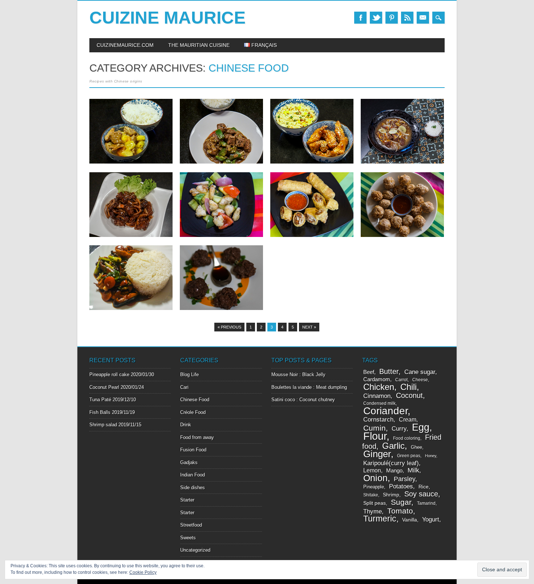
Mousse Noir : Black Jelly (298, 374)
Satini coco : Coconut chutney (303, 399)
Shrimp (391, 495)
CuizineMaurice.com (125, 45)
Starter (187, 500)
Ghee (416, 447)
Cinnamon (377, 395)
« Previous (229, 327)
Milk (413, 470)
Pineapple (373, 487)
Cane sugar (419, 371)
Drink (185, 424)
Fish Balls (99, 412)
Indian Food (192, 475)
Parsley (404, 479)
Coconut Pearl (104, 387)
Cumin (374, 428)
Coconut (409, 395)
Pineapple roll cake (109, 374)
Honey (430, 456)
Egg (420, 427)
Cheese (420, 379)
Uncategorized (195, 550)
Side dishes (192, 487)
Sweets (188, 537)
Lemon (372, 470)
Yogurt (430, 519)
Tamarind (426, 503)
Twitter (376, 18)
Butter (389, 371)
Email (423, 18)
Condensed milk (379, 403)
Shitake (370, 495)
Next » (309, 327)
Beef (368, 372)
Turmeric (379, 518)
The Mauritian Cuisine (199, 45)
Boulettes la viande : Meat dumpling (309, 387)
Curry (399, 428)
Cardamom (376, 379)
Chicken (378, 387)
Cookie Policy (143, 572)
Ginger (377, 454)
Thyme (372, 511)
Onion (375, 478)
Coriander (385, 410)
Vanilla (409, 520)
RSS (407, 18)
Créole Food (193, 412)
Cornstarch (378, 419)
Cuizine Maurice (167, 17)
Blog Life (189, 374)
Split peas (374, 503)
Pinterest (391, 18)
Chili (408, 387)
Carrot (401, 379)
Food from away (197, 437)
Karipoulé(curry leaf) (391, 463)
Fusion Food (193, 449)
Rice (423, 487)
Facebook (360, 18)
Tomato (400, 511)
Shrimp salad (103, 424)
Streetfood (191, 525)
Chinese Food (194, 399)
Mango (394, 471)
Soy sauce (421, 494)
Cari (184, 387)
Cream (407, 419)
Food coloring (406, 438)
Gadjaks (189, 462)
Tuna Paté (100, 399)
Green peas (408, 455)
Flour (375, 436)
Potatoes (401, 486)
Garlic (393, 446)
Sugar (401, 502)
